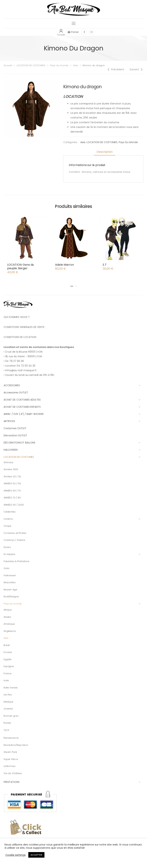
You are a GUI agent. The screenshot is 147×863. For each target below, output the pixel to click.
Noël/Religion (11, 596)
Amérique (9, 624)
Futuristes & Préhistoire (16, 561)
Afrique (8, 609)
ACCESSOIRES (12, 385)
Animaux (8, 462)
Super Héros (11, 759)
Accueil (8, 65)
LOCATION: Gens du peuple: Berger (20, 266)
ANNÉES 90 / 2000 (14, 504)
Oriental (8, 708)
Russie (7, 723)
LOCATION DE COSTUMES (31, 65)
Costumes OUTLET (15, 428)
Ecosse (8, 652)
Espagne (9, 666)
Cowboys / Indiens (14, 540)
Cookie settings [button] (15, 855)
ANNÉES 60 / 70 (12, 490)
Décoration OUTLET (15, 435)
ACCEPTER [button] (36, 855)
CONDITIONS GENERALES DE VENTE (24, 327)
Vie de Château (13, 773)
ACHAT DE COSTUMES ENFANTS (22, 407)
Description (105, 152)
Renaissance (11, 738)
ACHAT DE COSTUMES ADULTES (22, 399)
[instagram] (91, 32)
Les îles (8, 694)
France (7, 673)
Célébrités (10, 511)
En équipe (9, 554)
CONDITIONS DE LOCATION (20, 337)
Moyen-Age (10, 589)
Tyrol (6, 730)
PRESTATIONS (11, 782)
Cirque (7, 526)
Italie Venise (11, 687)
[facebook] (84, 32)
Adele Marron (64, 265)
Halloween (10, 575)
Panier (74, 32)
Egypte (7, 659)
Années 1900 (11, 469)
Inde (6, 680)
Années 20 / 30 (12, 476)
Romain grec (11, 716)
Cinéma (8, 519)
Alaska (7, 617)
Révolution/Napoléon (16, 745)
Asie (75, 65)
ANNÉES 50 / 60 (12, 483)
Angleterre (10, 631)
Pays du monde (59, 65)
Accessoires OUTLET (16, 392)
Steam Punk (10, 752)
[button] (71, 286)
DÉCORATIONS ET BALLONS (19, 442)
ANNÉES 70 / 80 (12, 497)
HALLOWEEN (11, 450)
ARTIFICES (9, 421)
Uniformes (9, 766)
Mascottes (10, 582)
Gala (6, 568)
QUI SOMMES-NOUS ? (17, 317)
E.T (105, 265)
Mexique (8, 701)
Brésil (7, 645)
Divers (7, 547)
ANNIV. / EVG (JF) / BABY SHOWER (24, 414)
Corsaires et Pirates (15, 533)
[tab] (104, 152)
